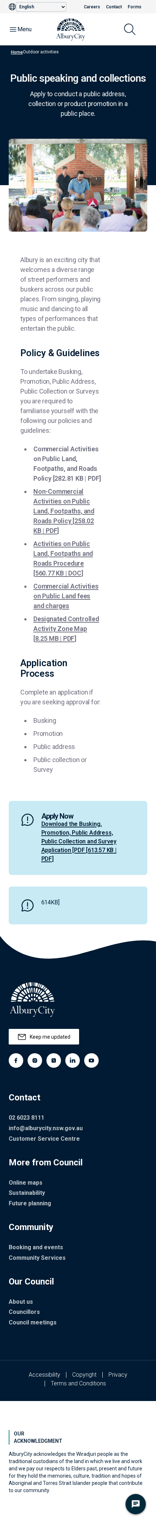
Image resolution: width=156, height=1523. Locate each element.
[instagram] (35, 1060)
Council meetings (33, 1322)
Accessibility (44, 1374)
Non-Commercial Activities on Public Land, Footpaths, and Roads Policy (63, 511)
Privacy (117, 1374)
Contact (114, 6)
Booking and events (36, 1247)
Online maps (25, 1182)
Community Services (37, 1257)
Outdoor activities (41, 51)
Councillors (24, 1311)
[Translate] (12, 6)
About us (21, 1301)
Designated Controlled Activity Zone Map (66, 628)
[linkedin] (72, 1060)
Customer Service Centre (44, 1138)
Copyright (84, 1374)
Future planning (30, 1203)
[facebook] (16, 1060)
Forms (134, 6)
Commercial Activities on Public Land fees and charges (66, 596)
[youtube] (91, 1060)
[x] (53, 1060)
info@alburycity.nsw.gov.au (46, 1128)
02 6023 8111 (26, 1117)
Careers (92, 6)
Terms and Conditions (78, 1383)
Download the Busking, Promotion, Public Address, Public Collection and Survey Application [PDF (78, 841)
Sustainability (27, 1192)
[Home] (71, 29)
